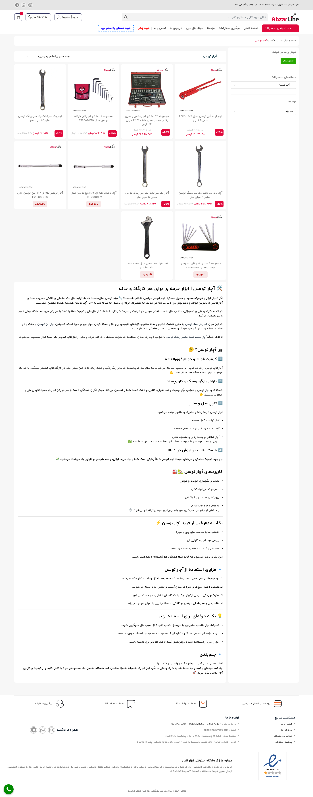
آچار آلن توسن (46, 324)
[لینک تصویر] (272, 766)
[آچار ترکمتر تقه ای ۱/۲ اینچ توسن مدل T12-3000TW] (40, 166)
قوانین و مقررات (283, 736)
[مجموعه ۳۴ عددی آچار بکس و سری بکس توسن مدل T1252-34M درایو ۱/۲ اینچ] (147, 90)
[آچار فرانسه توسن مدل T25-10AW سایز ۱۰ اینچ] (147, 237)
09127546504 (178, 724)
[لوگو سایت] (285, 17)
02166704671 (41, 17)
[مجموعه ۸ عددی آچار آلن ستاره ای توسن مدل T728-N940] (200, 237)
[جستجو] (126, 17)
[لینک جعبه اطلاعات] (50, 703)
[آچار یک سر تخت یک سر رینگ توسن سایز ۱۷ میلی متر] (147, 166)
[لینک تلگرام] (17, 5)
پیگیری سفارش (283, 742)
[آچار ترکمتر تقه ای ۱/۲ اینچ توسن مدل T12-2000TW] (93, 166)
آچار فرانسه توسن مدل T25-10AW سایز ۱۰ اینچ (147, 265)
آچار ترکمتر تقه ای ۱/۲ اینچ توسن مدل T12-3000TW (40, 195)
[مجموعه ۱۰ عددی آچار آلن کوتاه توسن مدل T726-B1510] (93, 90)
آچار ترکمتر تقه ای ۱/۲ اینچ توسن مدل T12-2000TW (93, 195)
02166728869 (196, 724)
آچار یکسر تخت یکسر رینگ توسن (186, 337)
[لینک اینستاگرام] (30, 5)
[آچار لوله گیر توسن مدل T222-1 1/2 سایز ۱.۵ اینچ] (200, 90)
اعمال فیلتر (288, 61)
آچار (272, 41)
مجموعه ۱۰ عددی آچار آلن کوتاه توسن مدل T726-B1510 (93, 118)
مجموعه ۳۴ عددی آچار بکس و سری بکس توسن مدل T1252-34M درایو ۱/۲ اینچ (147, 120)
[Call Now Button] (9, 789)
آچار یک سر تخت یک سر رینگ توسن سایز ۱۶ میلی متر (200, 195)
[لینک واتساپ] (23, 5)
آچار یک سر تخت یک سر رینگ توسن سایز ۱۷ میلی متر (147, 195)
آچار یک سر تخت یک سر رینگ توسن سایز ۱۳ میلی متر (40, 118)
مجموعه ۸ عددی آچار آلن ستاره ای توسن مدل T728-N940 (200, 265)
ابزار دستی (282, 41)
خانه (293, 41)
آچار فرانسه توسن (196, 324)
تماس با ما (286, 724)
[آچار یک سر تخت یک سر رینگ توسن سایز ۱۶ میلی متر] (200, 166)
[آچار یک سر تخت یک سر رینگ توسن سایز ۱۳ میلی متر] (40, 90)
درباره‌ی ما (286, 730)
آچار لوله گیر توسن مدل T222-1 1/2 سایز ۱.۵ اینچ (200, 118)
